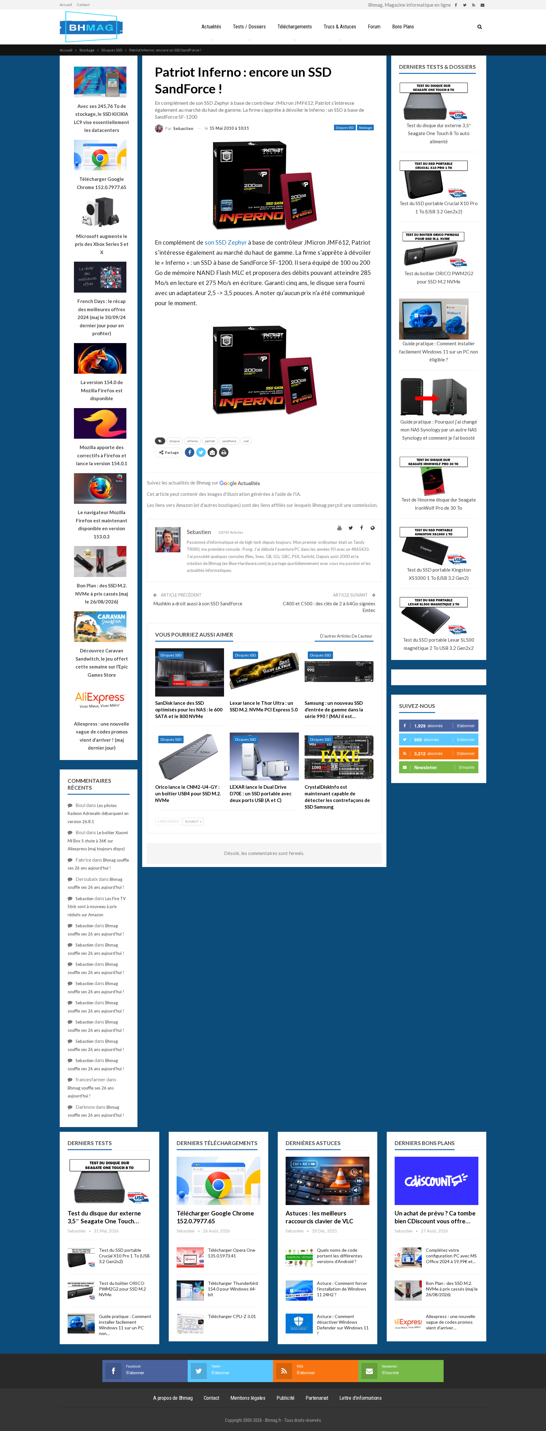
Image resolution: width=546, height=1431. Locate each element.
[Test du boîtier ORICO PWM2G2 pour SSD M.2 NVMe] (81, 1290)
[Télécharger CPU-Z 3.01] (190, 1324)
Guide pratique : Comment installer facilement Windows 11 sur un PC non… (125, 1325)
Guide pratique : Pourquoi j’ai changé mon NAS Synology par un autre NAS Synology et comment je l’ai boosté (438, 430)
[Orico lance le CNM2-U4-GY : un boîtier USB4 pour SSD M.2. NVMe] (189, 757)
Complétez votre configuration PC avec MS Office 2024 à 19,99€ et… (451, 1255)
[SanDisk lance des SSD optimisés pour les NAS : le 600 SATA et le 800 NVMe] (189, 672)
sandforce (229, 441)
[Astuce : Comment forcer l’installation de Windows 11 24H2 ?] (299, 1290)
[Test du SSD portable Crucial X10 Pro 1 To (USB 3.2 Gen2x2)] (81, 1257)
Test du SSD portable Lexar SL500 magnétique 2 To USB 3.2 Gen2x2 (438, 644)
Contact (83, 5)
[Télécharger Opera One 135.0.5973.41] (190, 1257)
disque (175, 441)
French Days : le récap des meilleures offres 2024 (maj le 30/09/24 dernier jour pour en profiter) (101, 317)
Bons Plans (403, 27)
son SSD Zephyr (226, 242)
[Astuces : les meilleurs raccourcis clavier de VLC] (327, 1181)
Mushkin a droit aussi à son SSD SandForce (197, 603)
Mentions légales (247, 1398)
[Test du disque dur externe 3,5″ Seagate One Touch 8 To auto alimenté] (109, 1181)
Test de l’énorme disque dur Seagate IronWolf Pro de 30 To (438, 504)
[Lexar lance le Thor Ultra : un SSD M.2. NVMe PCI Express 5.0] (264, 672)
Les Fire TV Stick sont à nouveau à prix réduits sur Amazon (97, 906)
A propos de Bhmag (173, 1398)
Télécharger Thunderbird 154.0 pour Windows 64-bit (233, 1288)
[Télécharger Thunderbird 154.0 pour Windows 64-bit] (190, 1290)
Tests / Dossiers (249, 27)
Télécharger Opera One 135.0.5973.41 (231, 1252)
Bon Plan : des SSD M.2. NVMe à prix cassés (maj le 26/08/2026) (452, 1288)
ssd (246, 441)
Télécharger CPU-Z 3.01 (232, 1316)
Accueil (66, 5)
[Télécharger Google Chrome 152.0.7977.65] (218, 1181)
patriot (210, 441)
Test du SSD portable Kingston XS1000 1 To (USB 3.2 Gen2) (439, 574)
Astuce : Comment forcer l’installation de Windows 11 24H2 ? (342, 1288)
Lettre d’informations (360, 1398)
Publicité (285, 1398)
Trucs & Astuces (340, 27)
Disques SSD (345, 127)
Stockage (365, 127)
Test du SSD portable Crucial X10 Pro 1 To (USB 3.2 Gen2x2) (438, 207)
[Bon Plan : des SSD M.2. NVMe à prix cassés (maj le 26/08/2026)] (408, 1290)
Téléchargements (294, 27)
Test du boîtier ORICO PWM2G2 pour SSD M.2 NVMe (438, 277)
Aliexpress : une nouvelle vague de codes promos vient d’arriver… (450, 1322)
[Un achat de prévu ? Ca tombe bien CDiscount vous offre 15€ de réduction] (436, 1181)
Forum (374, 27)
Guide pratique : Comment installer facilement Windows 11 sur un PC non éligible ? (438, 351)
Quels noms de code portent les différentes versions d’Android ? (339, 1255)
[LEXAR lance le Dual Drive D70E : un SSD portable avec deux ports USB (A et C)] (264, 757)
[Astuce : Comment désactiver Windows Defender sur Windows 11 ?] (299, 1324)
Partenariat (317, 1398)
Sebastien (85, 898)
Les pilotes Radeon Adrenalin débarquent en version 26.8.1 (98, 813)
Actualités (211, 27)
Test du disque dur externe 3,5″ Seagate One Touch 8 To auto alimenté (438, 133)
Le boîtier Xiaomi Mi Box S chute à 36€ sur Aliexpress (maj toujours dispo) (98, 840)
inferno (192, 441)
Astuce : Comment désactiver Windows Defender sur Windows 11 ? (343, 1325)
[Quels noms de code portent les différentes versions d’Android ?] (299, 1257)
